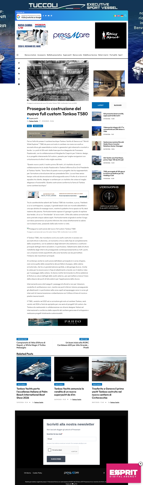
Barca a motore (30, 55)
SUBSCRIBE (56, 459)
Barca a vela (77, 55)
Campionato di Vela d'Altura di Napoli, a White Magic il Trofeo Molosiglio (31, 345)
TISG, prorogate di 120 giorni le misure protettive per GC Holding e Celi (114, 173)
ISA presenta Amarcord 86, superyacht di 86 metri (113, 114)
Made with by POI (71, 484)
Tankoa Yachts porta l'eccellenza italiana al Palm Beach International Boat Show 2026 (32, 393)
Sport (120, 55)
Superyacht (67, 55)
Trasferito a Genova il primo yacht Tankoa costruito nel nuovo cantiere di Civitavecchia (108, 393)
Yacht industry (38, 126)
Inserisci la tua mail (54, 434)
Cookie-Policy (37, 473)
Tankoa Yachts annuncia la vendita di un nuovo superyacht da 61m (69, 391)
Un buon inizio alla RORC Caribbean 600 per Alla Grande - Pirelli (73, 345)
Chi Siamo (27, 473)
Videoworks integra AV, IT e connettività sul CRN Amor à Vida (113, 129)
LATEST (100, 105)
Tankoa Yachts (33, 121)
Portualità (113, 55)
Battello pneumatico (54, 55)
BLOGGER (118, 105)
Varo (29, 126)
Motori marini (103, 55)
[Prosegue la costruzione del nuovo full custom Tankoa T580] (19, 73)
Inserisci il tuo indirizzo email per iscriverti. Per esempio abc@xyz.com (66, 443)
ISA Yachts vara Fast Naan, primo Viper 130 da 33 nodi (113, 159)
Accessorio (41, 55)
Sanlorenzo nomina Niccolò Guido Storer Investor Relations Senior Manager (113, 144)
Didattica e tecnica (90, 55)
